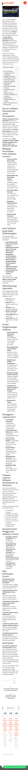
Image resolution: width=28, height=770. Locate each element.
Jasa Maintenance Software (4, 735)
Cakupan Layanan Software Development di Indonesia (10, 94)
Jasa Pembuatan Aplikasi (5, 739)
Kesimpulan (8, 104)
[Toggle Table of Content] (15, 69)
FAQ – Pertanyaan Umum (10, 103)
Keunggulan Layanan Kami (9, 90)
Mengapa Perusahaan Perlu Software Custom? (10, 77)
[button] (15, 767)
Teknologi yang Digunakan (8, 83)
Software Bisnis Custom (5, 742)
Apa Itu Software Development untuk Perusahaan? (9, 73)
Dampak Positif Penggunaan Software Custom (9, 99)
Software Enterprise (5, 745)
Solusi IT (10, 741)
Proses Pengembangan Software (10, 87)
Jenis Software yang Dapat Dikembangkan (9, 80)
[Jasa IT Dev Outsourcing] (8, 3)
